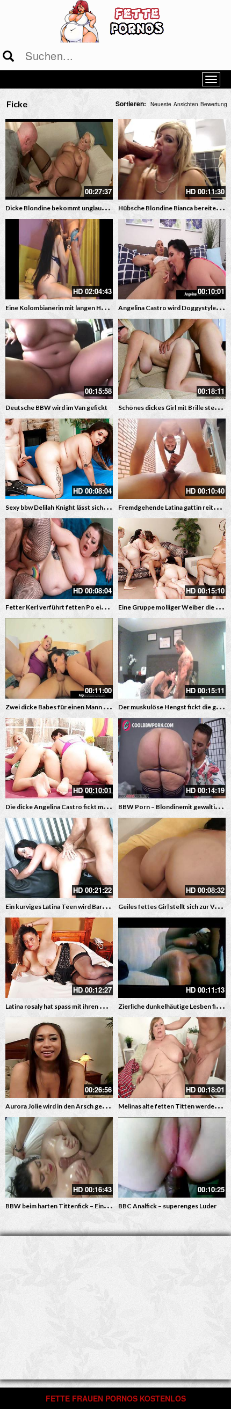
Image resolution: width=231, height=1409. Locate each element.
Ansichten (186, 104)
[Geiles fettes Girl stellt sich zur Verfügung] (172, 858)
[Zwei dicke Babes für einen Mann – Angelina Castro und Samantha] (59, 658)
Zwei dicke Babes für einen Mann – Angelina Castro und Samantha (102, 707)
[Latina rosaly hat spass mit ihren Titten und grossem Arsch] (59, 958)
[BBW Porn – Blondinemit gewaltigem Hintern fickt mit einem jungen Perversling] (172, 758)
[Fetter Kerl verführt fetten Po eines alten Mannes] (59, 558)
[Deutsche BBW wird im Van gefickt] (59, 359)
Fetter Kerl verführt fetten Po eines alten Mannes (79, 607)
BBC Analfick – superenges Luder (167, 1206)
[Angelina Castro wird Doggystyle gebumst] (172, 259)
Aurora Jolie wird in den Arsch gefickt (60, 1106)
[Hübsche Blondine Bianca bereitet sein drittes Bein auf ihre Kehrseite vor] (172, 159)
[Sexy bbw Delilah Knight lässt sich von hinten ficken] (59, 459)
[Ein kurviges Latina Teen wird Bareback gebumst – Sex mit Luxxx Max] (59, 858)
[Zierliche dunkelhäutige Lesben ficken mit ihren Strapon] (172, 958)
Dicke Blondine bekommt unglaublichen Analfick (76, 208)
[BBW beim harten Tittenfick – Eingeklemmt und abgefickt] (59, 1157)
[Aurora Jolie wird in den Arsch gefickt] (59, 1057)
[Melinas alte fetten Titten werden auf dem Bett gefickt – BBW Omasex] (172, 1057)
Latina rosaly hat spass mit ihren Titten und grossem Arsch (91, 1006)
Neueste (160, 104)
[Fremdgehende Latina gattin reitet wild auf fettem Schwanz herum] (172, 459)
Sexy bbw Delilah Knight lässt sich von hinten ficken (80, 507)
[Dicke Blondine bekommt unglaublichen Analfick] (59, 159)
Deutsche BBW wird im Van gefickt (56, 407)
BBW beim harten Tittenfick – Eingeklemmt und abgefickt (90, 1206)
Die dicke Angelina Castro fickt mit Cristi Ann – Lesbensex (90, 807)
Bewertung (213, 104)
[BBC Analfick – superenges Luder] (172, 1157)
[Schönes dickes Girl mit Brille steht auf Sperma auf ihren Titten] (172, 359)
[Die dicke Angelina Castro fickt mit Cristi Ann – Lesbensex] (59, 758)
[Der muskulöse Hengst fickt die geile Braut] (172, 658)
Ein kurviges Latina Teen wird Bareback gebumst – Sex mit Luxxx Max (105, 906)
